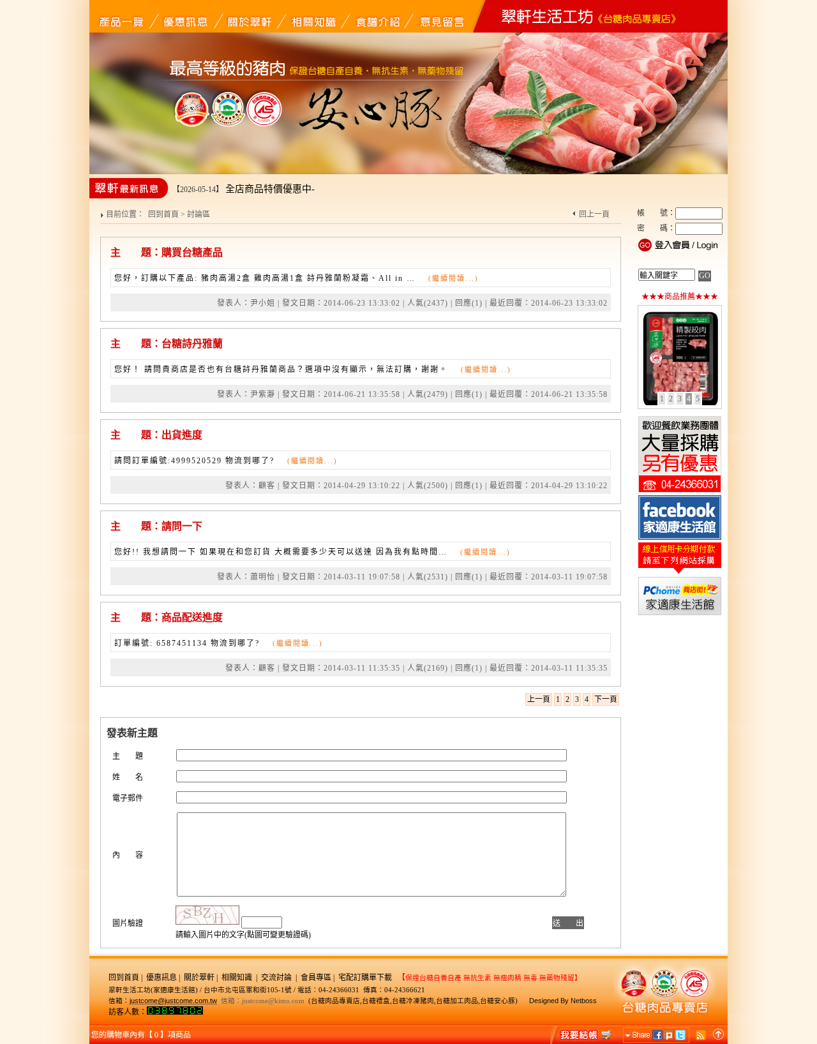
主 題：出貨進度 (156, 434)
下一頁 (605, 699)
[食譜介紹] (376, 16)
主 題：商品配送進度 (166, 617)
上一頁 (538, 699)
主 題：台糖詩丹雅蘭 (166, 343)
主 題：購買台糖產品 (166, 252)
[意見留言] (440, 16)
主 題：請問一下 (156, 526)
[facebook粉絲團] (679, 538)
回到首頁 (163, 214)
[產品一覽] (121, 16)
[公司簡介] (249, 16)
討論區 (198, 214)
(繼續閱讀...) (453, 278)
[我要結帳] (582, 1034)
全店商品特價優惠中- (270, 189)
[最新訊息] (185, 16)
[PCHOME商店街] (679, 613)
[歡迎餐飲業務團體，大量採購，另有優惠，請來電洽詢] (679, 491)
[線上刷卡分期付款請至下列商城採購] (679, 573)
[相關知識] (313, 16)
